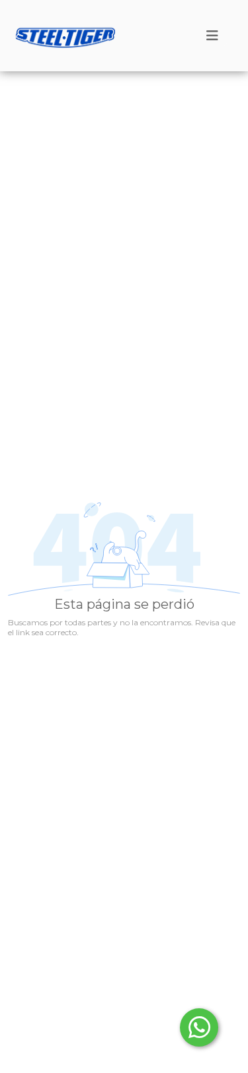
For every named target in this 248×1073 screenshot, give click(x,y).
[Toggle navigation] (212, 36)
